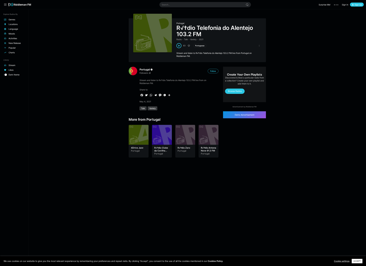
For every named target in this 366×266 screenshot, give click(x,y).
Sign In (345, 4)
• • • (336, 4)
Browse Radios (235, 91)
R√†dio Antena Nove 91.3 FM (208, 149)
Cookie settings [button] (342, 261)
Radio (179, 39)
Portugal (180, 23)
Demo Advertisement (244, 115)
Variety (193, 39)
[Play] (178, 45)
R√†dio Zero (184, 147)
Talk (186, 39)
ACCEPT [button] (357, 261)
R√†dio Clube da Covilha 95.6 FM (161, 150)
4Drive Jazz (137, 147)
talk (143, 108)
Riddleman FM (22, 4)
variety (152, 108)
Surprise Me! (324, 4)
